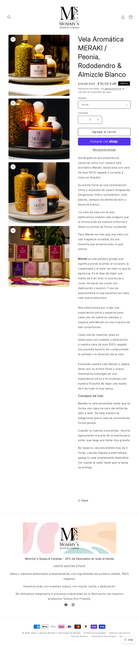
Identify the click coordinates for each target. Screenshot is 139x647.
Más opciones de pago (104, 149)
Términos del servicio (120, 633)
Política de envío (79, 636)
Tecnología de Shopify (69, 633)
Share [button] (84, 500)
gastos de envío (113, 88)
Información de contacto (103, 636)
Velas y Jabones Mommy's (44, 633)
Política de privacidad (95, 633)
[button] (9, 17)
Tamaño (82, 98)
